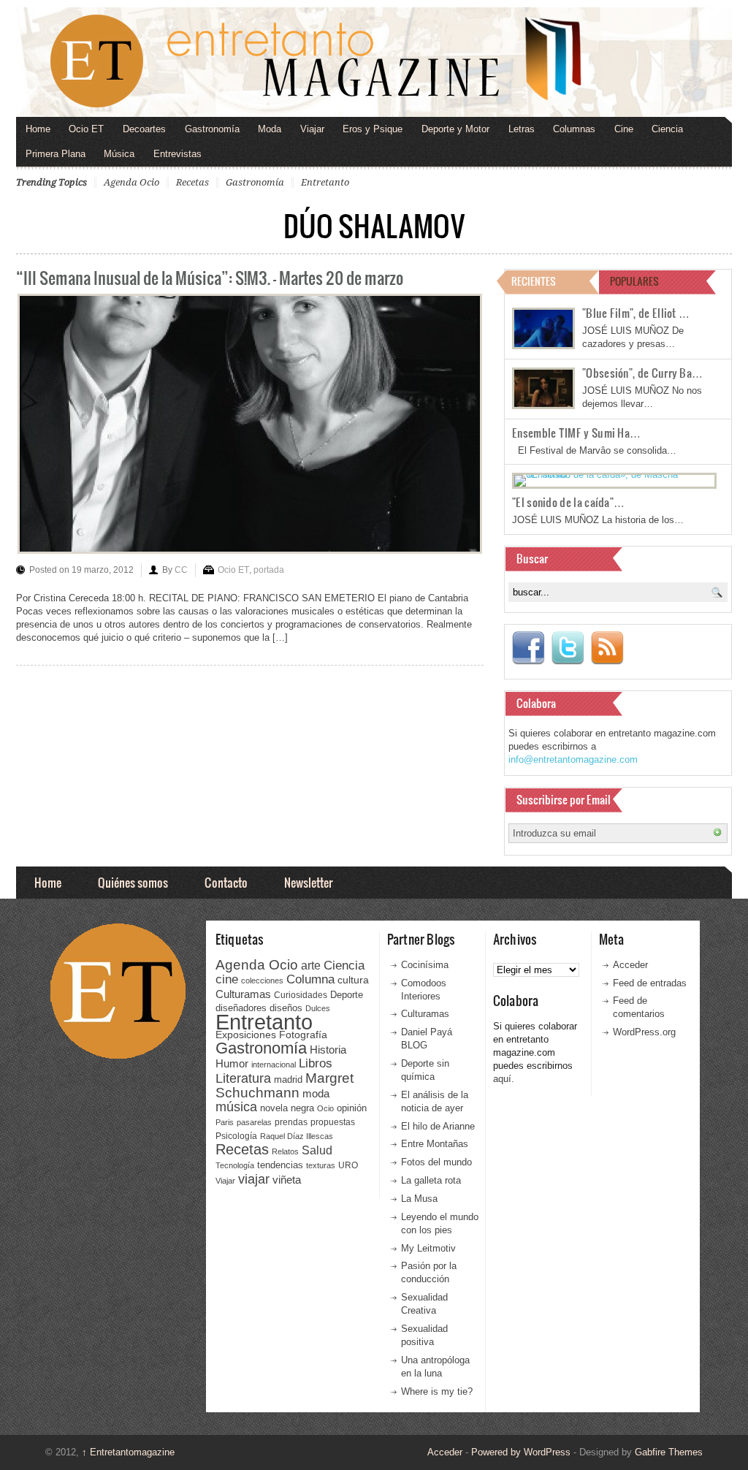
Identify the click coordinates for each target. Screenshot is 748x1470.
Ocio (325, 1108)
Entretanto (325, 182)
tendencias (280, 1164)
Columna (310, 979)
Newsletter (308, 882)
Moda (269, 128)
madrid (288, 1079)
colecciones (262, 980)
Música (119, 153)
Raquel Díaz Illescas (296, 1136)
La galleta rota (431, 1180)
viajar (254, 1179)
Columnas (574, 128)
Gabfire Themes (669, 1452)
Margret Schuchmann (284, 1085)
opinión (352, 1107)
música (236, 1107)
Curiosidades (300, 995)
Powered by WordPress (520, 1452)
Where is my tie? (437, 1391)
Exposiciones (245, 1034)
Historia (328, 1049)
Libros (315, 1063)
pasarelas (254, 1122)
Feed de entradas (650, 983)
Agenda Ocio (131, 182)
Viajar (312, 128)
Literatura (243, 1078)
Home (38, 128)
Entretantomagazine (128, 1452)
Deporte (346, 995)
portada (268, 570)
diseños (286, 1007)
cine (226, 979)
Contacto (226, 882)
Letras (521, 128)
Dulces (317, 1008)
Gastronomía (212, 128)
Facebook (528, 648)
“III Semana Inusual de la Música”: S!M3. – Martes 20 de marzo (209, 277)
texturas (320, 1165)
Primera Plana (55, 153)
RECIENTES (533, 281)
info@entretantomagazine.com (573, 759)
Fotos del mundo (436, 1162)
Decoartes (144, 128)
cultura (353, 980)
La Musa (419, 1198)
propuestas (332, 1122)
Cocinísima (425, 964)
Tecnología (234, 1165)
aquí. (503, 1078)
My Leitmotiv (428, 1248)
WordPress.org (644, 1032)
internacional (273, 1064)
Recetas (192, 182)
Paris (224, 1122)
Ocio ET (86, 128)
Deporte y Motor (455, 128)
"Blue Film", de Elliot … (636, 313)
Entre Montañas (434, 1143)
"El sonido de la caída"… (568, 502)
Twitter (567, 648)
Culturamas (243, 994)
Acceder (630, 964)
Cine (623, 128)
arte (311, 965)
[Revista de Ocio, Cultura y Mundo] (374, 62)
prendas (291, 1122)
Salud (317, 1150)
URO (348, 1165)
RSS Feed (607, 648)
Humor (231, 1063)
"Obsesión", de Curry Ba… (642, 373)
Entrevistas (177, 153)
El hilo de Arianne (438, 1126)
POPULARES (634, 281)
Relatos (285, 1151)
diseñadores (241, 1007)
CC (181, 570)
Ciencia (667, 128)
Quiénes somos (133, 882)
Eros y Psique (372, 128)
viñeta (286, 1179)
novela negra (287, 1107)
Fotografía (303, 1034)
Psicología (236, 1136)
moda (315, 1093)
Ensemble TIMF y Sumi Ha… (576, 432)
